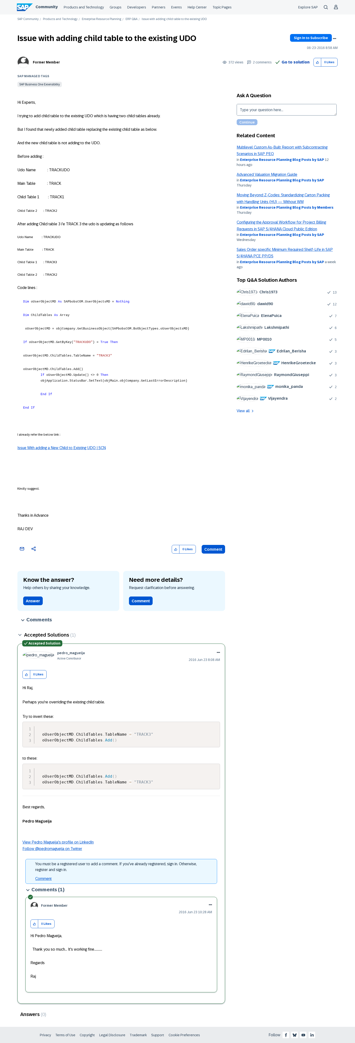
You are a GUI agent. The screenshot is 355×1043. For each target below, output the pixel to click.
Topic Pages (222, 7)
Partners (158, 7)
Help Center (197, 7)
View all (243, 411)
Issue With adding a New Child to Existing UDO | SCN (61, 448)
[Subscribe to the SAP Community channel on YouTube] (303, 1035)
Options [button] (334, 39)
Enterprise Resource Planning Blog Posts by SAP (282, 160)
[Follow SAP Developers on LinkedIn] (312, 1035)
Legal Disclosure (112, 1035)
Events (176, 7)
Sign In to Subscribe (311, 38)
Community (47, 7)
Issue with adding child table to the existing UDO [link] (174, 19)
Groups (115, 7)
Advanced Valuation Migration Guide (267, 174)
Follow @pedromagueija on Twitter (52, 849)
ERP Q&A (131, 19)
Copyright (87, 1035)
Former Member (46, 62)
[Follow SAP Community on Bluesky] (295, 1035)
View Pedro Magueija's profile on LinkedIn (58, 842)
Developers (136, 7)
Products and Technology (84, 7)
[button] (317, 62)
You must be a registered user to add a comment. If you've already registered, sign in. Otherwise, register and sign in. (116, 867)
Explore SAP (308, 7)
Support (157, 1035)
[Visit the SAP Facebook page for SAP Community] (286, 1035)
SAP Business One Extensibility (39, 84)
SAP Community (28, 19)
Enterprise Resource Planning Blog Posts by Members (287, 207)
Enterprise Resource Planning (101, 19)
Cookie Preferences (184, 1035)
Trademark (138, 1035)
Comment (213, 549)
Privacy (45, 1035)
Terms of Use (65, 1035)
